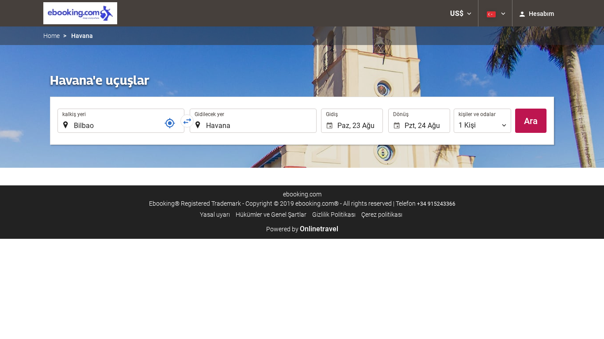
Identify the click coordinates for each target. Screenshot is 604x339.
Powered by (302, 229)
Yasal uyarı (215, 214)
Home (51, 35)
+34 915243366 (436, 204)
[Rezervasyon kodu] (170, 123)
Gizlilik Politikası (334, 214)
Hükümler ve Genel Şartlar (271, 214)
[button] (460, 13)
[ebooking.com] (80, 13)
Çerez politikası (381, 214)
